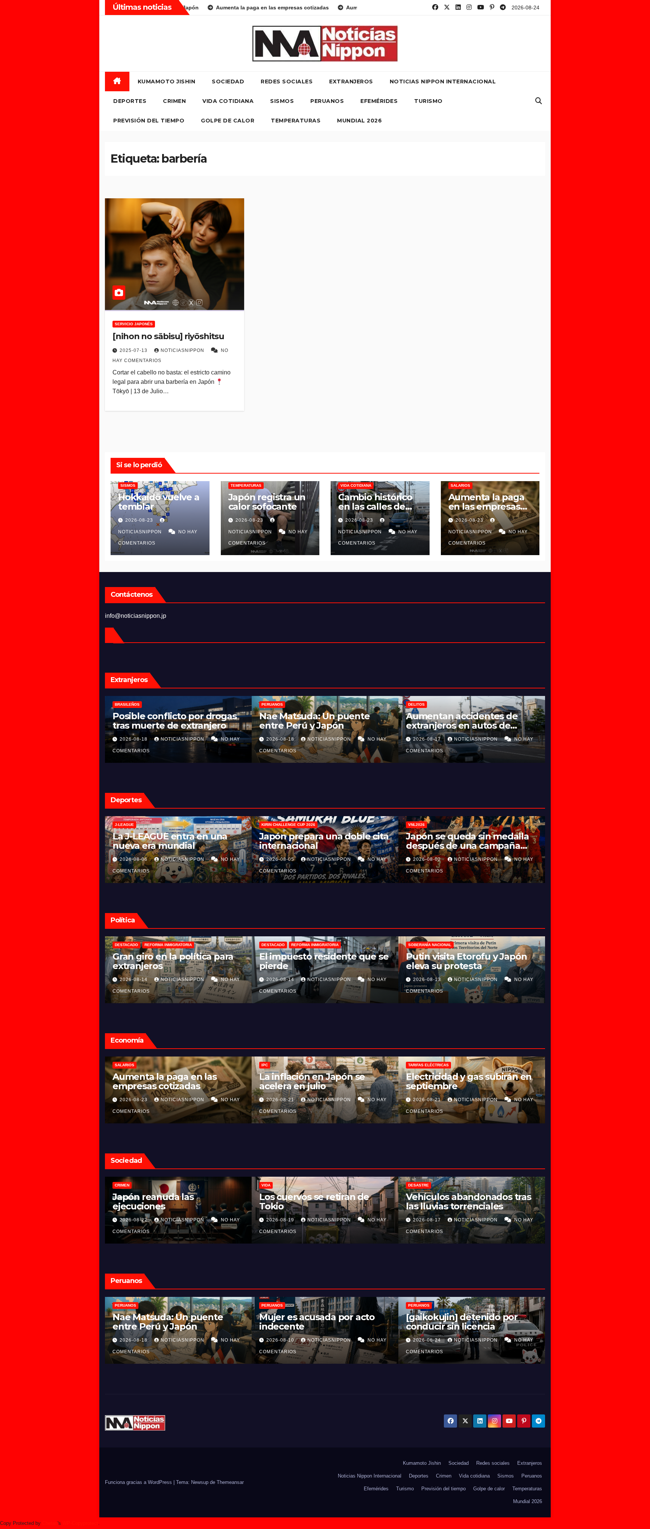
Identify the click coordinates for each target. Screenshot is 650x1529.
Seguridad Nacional (429, 945)
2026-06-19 (427, 1340)
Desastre (160, 1185)
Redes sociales (287, 81)
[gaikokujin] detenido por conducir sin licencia (315, 1322)
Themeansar (230, 1482)
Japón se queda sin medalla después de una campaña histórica (320, 845)
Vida (448, 1185)
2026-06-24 (281, 1340)
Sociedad (228, 81)
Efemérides (379, 101)
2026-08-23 (140, 520)
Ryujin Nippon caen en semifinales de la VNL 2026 (465, 841)
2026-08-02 (281, 859)
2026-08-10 (134, 1340)
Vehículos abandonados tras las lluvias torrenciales (210, 1201)
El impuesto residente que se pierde (176, 961)
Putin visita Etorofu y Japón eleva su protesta (319, 961)
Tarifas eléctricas (170, 1065)
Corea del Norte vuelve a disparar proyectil (460, 961)
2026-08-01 (427, 859)
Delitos (269, 704)
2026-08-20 (316, 1099)
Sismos (282, 101)
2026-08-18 (134, 739)
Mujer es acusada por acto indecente (170, 1322)
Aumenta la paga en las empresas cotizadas (486, 506)
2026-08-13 (281, 979)
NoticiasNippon (183, 350)
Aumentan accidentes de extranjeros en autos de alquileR (315, 725)
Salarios (460, 485)
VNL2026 (269, 825)
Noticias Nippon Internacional (443, 81)
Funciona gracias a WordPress (139, 1482)
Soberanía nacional (283, 945)
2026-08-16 (427, 739)
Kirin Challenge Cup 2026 (142, 825)
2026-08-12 (427, 979)
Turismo (428, 101)
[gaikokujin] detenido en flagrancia (460, 1322)
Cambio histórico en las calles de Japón (375, 506)
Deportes (129, 101)
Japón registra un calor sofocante (267, 502)
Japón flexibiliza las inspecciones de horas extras (505, 1081)
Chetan (50, 1523)
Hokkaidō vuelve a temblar (158, 502)
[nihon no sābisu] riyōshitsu (168, 336)
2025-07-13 (134, 350)
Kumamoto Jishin (167, 81)
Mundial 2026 (359, 120)
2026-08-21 (170, 1099)
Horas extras (459, 1065)
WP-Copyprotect (80, 1523)
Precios (305, 1065)
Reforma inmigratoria (168, 945)
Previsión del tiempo (148, 120)
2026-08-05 (134, 859)
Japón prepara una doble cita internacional (176, 841)
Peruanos (327, 101)
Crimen (174, 101)
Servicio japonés (134, 324)
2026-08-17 (281, 739)
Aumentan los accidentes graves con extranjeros (462, 721)
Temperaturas (295, 120)
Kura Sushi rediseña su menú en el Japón (359, 1081)
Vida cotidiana (228, 101)
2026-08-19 (463, 1099)
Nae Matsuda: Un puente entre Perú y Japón (167, 721)
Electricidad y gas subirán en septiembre (211, 1081)
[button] (538, 101)
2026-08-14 (134, 979)
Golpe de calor (227, 120)
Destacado (126, 945)
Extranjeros (351, 81)
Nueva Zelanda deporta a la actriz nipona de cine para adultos (502, 1206)
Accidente (419, 704)
